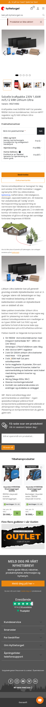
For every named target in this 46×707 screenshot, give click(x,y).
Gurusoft (23, 702)
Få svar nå (8, 447)
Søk (40, 131)
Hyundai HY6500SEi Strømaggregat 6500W (11, 489)
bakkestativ (15, 252)
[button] (16, 75)
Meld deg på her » (23, 583)
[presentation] (4, 53)
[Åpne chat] (40, 700)
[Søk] (44, 15)
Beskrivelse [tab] (23, 174)
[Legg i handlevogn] (17, 513)
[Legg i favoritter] (18, 467)
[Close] (41, 22)
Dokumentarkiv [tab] (23, 180)
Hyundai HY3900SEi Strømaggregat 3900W (34, 489)
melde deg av (26, 591)
